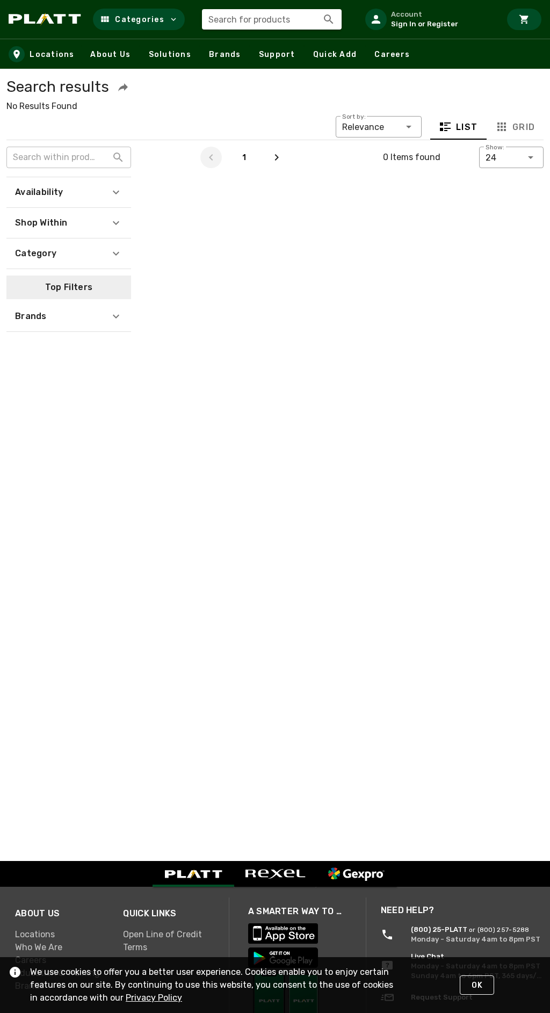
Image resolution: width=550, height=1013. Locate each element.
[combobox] (272, 19)
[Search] (328, 19)
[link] (60, 934)
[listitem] (428, 19)
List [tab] (467, 127)
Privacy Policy (154, 998)
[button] (139, 19)
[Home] (46, 19)
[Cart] (524, 19)
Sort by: (354, 116)
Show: (495, 147)
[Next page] (276, 157)
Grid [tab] (523, 127)
